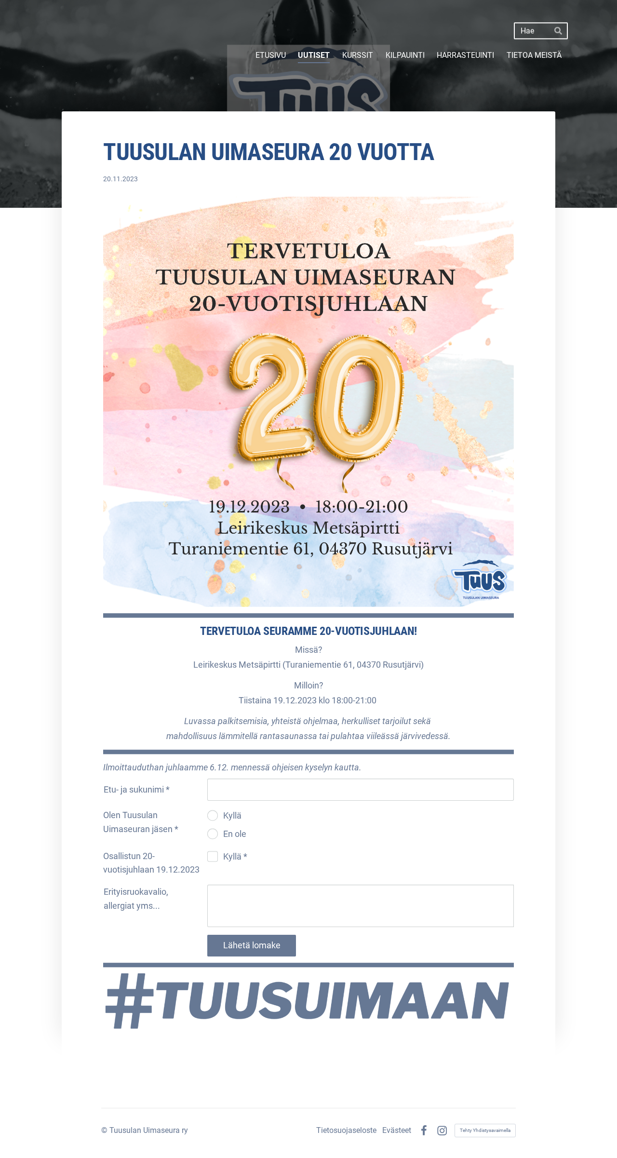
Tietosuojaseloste (346, 1130)
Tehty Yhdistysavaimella (485, 1130)
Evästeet (396, 1130)
